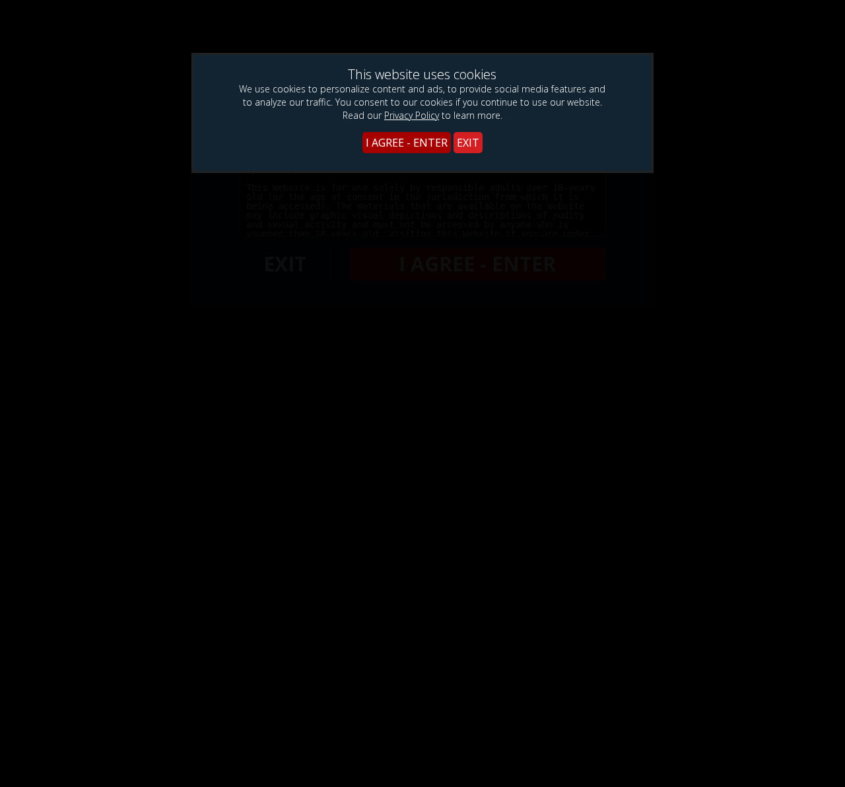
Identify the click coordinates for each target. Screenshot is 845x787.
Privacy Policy (411, 115)
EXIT (468, 142)
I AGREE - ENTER (407, 142)
